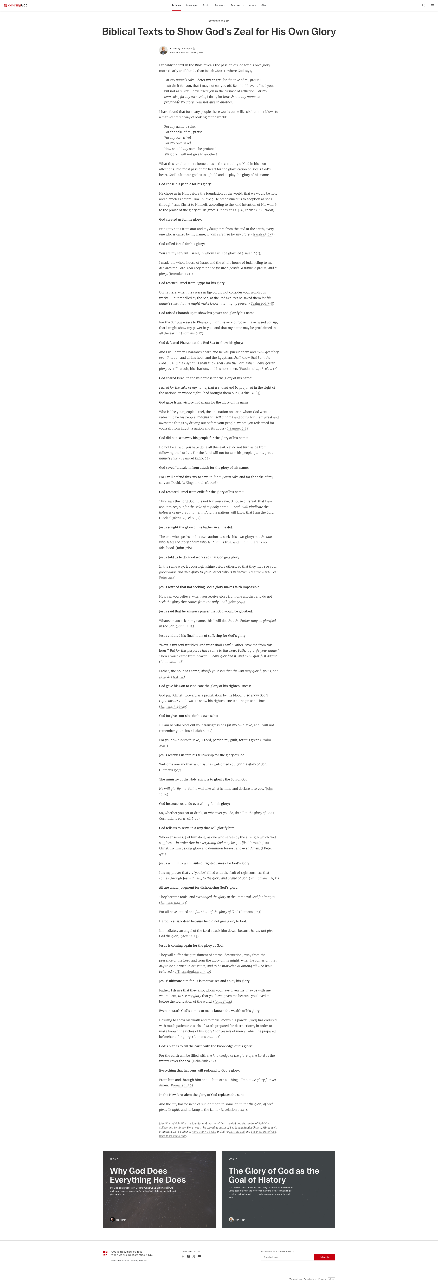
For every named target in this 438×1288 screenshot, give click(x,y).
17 (274, 369)
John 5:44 (236, 602)
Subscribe (325, 1257)
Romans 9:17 (192, 333)
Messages (192, 5)
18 (261, 369)
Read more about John (172, 1135)
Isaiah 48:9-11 (216, 71)
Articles (176, 5)
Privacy (322, 1279)
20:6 (212, 482)
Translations (295, 1279)
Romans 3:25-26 (173, 706)
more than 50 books (204, 1131)
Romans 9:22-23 (206, 1037)
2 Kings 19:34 (193, 482)
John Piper (165, 1123)
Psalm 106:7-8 (262, 303)
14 (261, 210)
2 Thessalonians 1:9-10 (192, 971)
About (252, 5)
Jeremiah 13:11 (180, 274)
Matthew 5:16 (261, 572)
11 (276, 878)
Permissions (310, 1279)
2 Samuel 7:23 (237, 428)
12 (255, 210)
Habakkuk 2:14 (204, 1061)
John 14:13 (185, 626)
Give (263, 5)
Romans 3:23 (250, 912)
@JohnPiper (180, 1123)
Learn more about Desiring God (127, 1260)
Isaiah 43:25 (202, 731)
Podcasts (220, 5)
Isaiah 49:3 (251, 253)
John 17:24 (223, 1001)
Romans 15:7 (170, 770)
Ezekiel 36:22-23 (173, 518)
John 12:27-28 (171, 661)
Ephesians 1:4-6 (230, 210)
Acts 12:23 (189, 936)
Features (236, 5)
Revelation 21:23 (233, 1109)
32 (197, 518)
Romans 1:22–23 (173, 902)
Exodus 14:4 (249, 369)
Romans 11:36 (181, 1085)
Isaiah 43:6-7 (263, 234)
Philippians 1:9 (261, 878)
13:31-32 (177, 676)
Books (206, 5)
